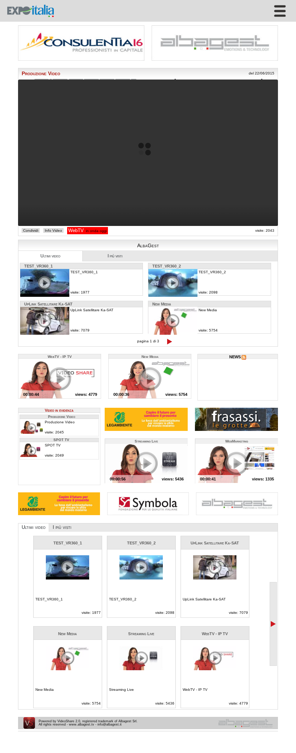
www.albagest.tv (81, 724)
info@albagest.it (109, 724)
